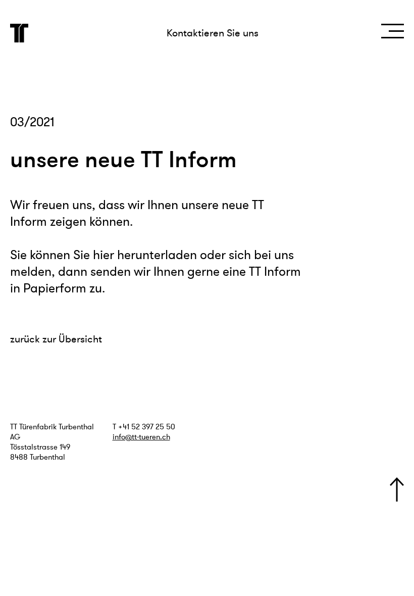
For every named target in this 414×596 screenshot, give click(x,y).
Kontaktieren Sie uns (212, 33)
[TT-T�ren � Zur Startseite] (19, 33)
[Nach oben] (397, 489)
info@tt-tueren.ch (141, 437)
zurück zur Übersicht (56, 339)
